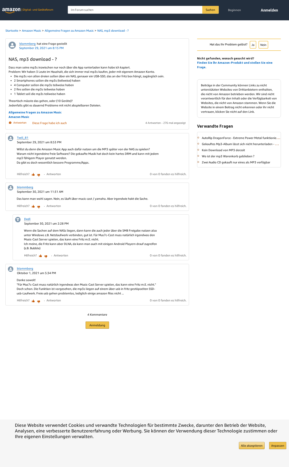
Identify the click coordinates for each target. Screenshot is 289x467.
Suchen (210, 10)
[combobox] (143, 10)
